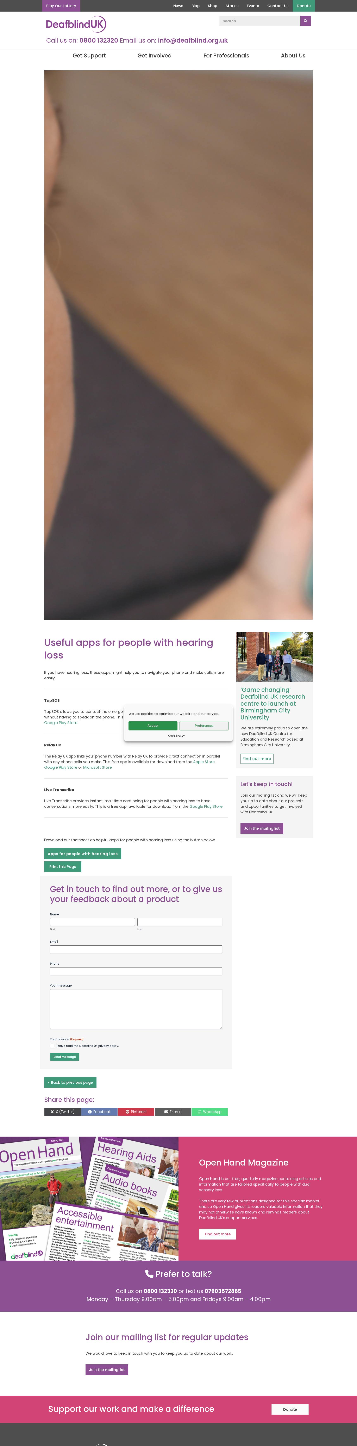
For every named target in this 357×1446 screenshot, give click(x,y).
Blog (196, 5)
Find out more (257, 758)
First (52, 929)
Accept (153, 726)
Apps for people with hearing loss (83, 853)
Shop (212, 5)
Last (140, 929)
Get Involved (155, 55)
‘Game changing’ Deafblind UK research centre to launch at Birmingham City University (272, 704)
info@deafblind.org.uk (193, 40)
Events (253, 5)
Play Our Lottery (61, 5)
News (178, 5)
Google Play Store (60, 722)
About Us (293, 55)
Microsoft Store (97, 767)
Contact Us (278, 5)
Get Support (89, 55)
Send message (65, 1057)
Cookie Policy (176, 735)
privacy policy (108, 1046)
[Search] (305, 21)
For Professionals (226, 55)
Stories (232, 5)
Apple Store (204, 761)
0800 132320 (98, 40)
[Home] (46, 55)
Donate (304, 5)
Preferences (204, 726)
